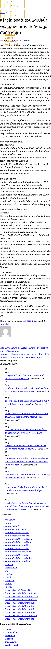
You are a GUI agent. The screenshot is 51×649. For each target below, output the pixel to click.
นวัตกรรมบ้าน (11, 567)
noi (29, 40)
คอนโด (8, 523)
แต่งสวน (2, 13)
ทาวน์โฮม (9, 564)
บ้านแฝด (8, 577)
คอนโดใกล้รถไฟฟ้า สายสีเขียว (18, 551)
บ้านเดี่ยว (9, 574)
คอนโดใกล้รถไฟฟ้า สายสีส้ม (17, 548)
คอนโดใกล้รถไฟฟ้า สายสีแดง (17, 561)
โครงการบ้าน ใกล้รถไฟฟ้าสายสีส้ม (19, 606)
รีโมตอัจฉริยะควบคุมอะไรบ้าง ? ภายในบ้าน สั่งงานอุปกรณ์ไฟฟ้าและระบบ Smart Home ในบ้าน (26, 431)
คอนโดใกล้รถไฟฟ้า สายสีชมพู (17, 532)
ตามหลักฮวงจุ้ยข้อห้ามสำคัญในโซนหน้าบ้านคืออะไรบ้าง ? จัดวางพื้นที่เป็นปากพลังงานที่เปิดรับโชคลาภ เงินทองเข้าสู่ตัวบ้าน (26, 461)
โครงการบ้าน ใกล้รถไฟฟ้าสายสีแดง (20, 618)
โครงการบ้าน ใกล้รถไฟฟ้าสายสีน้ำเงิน (21, 599)
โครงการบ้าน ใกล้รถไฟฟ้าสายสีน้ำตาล (21, 596)
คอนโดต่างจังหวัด (12, 526)
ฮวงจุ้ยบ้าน (9, 580)
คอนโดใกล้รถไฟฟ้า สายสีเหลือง (18, 558)
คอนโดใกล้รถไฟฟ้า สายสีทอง (17, 535)
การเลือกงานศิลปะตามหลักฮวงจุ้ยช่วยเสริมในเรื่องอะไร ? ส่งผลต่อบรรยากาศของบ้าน (26, 390)
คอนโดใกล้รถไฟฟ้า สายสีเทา (17, 555)
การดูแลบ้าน (10, 519)
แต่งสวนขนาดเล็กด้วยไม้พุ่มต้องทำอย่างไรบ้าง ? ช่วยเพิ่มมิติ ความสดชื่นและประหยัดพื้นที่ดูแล (26, 489)
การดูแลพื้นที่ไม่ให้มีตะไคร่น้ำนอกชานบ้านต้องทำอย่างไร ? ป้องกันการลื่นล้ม (25, 377)
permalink (5, 324)
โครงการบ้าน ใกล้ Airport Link (18, 590)
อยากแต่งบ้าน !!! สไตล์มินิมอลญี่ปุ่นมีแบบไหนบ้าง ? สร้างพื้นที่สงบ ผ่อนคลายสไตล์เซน (27, 402)
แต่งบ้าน (9, 37)
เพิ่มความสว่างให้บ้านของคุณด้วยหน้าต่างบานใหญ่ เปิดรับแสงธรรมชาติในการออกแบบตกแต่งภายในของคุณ (24, 356)
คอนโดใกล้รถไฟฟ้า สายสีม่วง (17, 545)
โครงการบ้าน (11, 642)
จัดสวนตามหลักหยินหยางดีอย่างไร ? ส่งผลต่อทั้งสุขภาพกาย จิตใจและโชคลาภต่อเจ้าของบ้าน (26, 415)
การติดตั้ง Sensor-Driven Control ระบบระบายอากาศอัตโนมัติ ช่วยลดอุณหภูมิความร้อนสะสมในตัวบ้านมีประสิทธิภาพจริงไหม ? (27, 506)
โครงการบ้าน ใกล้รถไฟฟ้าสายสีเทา (20, 612)
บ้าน (6, 571)
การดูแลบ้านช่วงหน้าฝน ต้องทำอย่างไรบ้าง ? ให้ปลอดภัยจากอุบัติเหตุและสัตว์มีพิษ (25, 447)
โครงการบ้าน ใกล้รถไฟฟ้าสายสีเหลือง (21, 615)
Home (8, 629)
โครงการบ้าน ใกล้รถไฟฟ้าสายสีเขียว (20, 609)
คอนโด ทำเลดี (11, 645)
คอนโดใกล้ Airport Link (15, 529)
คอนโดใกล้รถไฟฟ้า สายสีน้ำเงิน (18, 542)
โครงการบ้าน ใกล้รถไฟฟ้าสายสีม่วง (20, 602)
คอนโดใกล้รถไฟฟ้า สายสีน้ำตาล (18, 539)
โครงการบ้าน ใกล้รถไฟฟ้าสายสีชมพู (20, 593)
